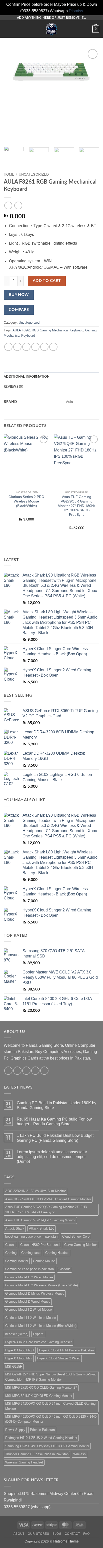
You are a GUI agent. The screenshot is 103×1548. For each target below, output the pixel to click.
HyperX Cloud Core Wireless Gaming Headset (38, 1342)
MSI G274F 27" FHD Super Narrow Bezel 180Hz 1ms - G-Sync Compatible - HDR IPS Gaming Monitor (50, 1376)
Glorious (64, 1269)
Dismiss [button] (76, 11)
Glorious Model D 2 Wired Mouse (29, 1277)
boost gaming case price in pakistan (31, 1236)
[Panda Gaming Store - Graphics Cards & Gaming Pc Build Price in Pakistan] (51, 29)
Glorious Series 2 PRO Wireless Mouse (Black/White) (26, 501)
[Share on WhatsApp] (8, 347)
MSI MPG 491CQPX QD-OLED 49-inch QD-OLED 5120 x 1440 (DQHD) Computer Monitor (50, 1419)
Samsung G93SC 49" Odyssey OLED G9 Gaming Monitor (47, 1446)
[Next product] (8, 205)
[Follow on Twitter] (26, 1071)
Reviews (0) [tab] (13, 386)
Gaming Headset (57, 1253)
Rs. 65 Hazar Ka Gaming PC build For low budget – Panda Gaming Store (54, 1121)
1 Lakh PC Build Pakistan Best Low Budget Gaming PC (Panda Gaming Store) (55, 1137)
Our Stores (38, 1533)
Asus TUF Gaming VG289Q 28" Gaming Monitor (40, 1220)
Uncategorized (34, 174)
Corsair (10, 1245)
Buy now (19, 295)
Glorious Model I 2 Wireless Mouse (30, 1318)
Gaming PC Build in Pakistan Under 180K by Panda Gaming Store (56, 1105)
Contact (72, 1533)
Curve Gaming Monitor (80, 1245)
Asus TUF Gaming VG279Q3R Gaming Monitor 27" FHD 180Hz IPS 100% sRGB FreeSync (46, 1209)
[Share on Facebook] (17, 347)
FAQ (86, 1533)
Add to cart (47, 281)
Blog (56, 1533)
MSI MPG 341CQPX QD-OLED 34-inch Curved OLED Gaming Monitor (50, 1406)
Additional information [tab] (27, 376)
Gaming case (30, 1253)
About (19, 1533)
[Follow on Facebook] (8, 1071)
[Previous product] (18, 205)
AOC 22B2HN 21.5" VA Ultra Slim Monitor (35, 1191)
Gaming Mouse (44, 1261)
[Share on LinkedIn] (53, 347)
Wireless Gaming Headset (24, 1462)
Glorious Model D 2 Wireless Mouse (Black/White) (41, 1285)
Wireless (79, 1454)
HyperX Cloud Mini (18, 1358)
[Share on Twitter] (26, 347)
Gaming (10, 1253)
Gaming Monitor (16, 1261)
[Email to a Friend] (35, 347)
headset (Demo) (16, 1334)
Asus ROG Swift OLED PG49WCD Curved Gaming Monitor (48, 1199)
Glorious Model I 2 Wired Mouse (28, 1309)
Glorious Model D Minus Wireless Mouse (34, 1293)
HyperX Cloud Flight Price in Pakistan (66, 1350)
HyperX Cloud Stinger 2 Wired (58, 1358)
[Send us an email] (35, 1071)
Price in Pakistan (42, 1430)
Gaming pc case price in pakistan (29, 1269)
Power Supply (15, 1430)
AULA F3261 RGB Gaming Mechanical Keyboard (47, 330)
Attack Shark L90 (41, 1228)
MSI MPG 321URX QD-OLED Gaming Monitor (38, 1396)
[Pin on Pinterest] (44, 347)
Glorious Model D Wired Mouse (27, 1301)
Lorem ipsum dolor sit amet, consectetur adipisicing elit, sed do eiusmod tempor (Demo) (52, 1157)
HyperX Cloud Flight (19, 1350)
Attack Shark (14, 1228)
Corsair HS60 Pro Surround (40, 1245)
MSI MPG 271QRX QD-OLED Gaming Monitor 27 (41, 1387)
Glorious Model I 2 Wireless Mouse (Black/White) (40, 1326)
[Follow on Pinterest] (44, 1071)
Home (9, 174)
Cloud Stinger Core (76, 1236)
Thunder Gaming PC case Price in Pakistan (36, 1454)
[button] (7, 29)
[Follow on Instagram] (17, 1071)
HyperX (38, 1334)
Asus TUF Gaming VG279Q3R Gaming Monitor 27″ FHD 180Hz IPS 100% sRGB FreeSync (77, 506)
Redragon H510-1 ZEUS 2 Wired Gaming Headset (41, 1438)
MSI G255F (13, 1366)
